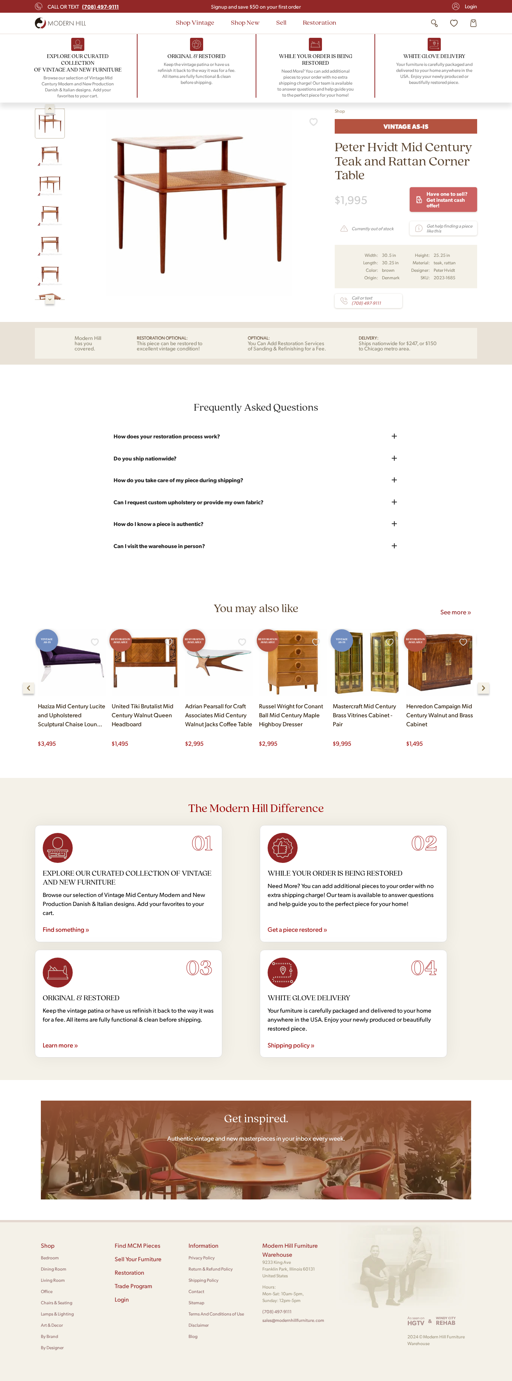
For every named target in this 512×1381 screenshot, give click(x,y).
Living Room (53, 1280)
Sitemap (196, 1302)
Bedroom (50, 1257)
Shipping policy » (291, 1045)
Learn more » (60, 1045)
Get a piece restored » (297, 929)
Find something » (66, 929)
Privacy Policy (202, 1257)
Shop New (245, 22)
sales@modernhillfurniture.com (293, 1320)
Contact (196, 1291)
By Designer (52, 1347)
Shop (340, 111)
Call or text (83, 6)
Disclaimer (199, 1325)
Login (471, 6)
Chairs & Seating (56, 1302)
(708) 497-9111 (277, 1311)
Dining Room (53, 1269)
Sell (281, 22)
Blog (193, 1336)
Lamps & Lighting (57, 1314)
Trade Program (133, 1286)
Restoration (319, 22)
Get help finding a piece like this (449, 228)
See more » (455, 612)
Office (46, 1291)
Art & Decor (52, 1325)
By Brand (49, 1336)
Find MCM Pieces (137, 1245)
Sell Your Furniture (138, 1259)
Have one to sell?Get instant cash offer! (447, 199)
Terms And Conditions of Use (216, 1314)
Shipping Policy (204, 1280)
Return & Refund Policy (211, 1269)
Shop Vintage (195, 22)
